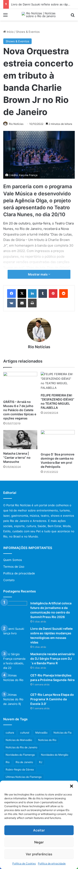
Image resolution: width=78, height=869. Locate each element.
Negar (39, 842)
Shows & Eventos (28, 31)
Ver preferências (39, 854)
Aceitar (39, 830)
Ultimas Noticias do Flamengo (24, 776)
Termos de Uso (13, 566)
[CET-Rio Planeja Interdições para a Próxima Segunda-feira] (15, 681)
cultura (10, 732)
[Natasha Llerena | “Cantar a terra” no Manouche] (20, 439)
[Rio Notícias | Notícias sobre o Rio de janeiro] (39, 15)
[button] (71, 786)
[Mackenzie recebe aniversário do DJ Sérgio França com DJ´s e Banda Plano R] (15, 661)
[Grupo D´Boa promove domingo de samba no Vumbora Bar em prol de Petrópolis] (58, 440)
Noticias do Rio (47, 740)
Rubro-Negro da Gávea (20, 769)
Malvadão (41, 732)
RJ (40, 762)
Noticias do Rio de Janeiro (21, 747)
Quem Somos (12, 560)
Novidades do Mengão (54, 754)
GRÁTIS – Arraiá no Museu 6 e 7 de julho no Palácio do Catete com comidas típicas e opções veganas (19, 410)
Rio (8, 762)
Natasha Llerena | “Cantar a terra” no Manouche (17, 457)
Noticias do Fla (63, 732)
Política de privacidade (52, 863)
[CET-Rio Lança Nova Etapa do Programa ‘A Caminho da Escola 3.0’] (15, 701)
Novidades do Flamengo (20, 754)
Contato (9, 580)
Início (10, 31)
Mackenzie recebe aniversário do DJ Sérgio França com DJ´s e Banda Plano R (52, 658)
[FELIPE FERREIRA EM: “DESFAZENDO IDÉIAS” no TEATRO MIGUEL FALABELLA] (58, 381)
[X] (22, 293)
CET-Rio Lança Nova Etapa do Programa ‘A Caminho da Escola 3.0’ (52, 699)
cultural (24, 732)
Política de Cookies (24, 863)
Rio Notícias (16, 123)
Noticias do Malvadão (19, 740)
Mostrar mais (38, 274)
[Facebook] (11, 293)
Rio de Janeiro (24, 762)
